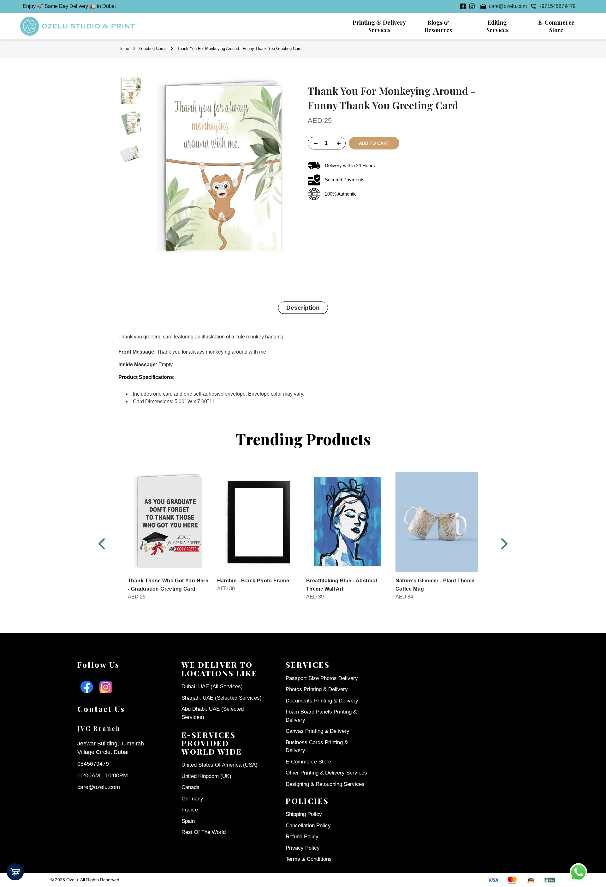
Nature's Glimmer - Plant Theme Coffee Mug (435, 585)
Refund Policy (302, 837)
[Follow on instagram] (472, 6)
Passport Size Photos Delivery (322, 678)
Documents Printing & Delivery (322, 701)
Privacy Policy (303, 848)
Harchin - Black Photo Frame (253, 580)
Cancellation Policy (308, 826)
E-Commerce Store (308, 762)
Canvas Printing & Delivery (317, 731)
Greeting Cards (153, 48)
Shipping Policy (304, 814)
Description (303, 307)
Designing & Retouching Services (325, 784)
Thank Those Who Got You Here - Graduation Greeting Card (168, 585)
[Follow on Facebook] (463, 6)
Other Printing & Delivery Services (326, 773)
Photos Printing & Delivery (317, 689)
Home (123, 48)
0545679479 (93, 764)
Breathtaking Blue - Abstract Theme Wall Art (341, 585)
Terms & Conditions (309, 859)
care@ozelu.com (98, 787)
